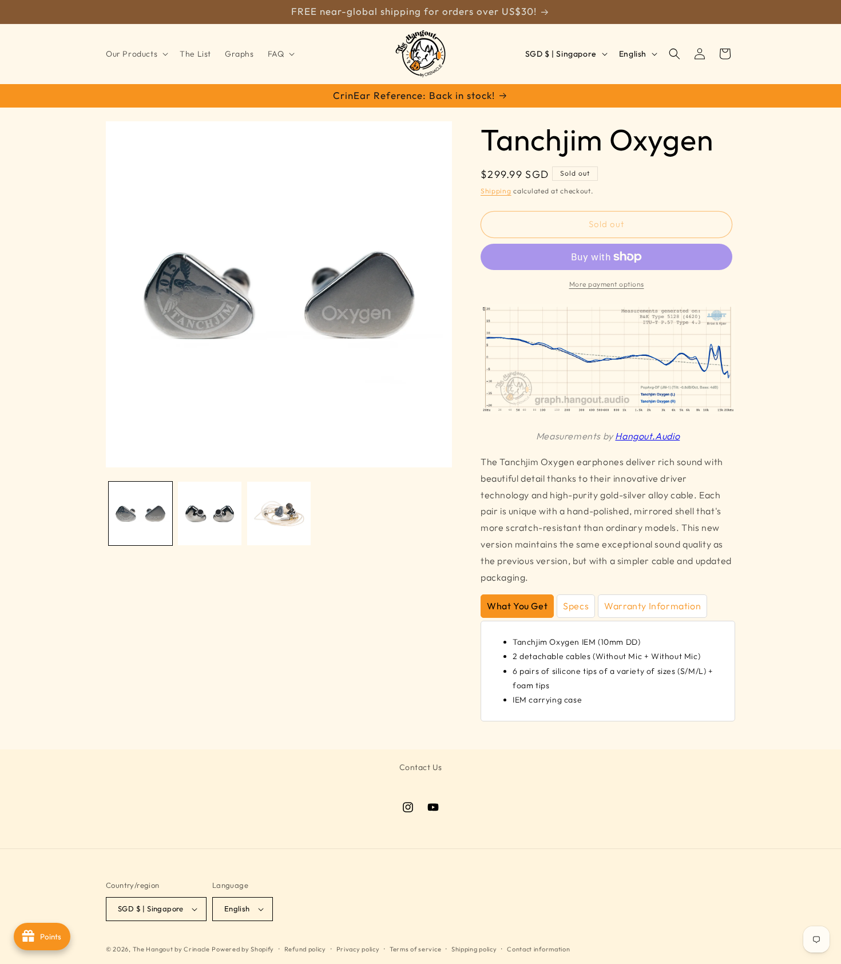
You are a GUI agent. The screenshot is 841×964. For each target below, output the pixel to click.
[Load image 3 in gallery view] (279, 513)
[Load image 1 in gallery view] (140, 513)
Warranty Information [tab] (652, 606)
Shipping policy (474, 949)
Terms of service (415, 949)
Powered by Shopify (243, 949)
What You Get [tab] (517, 606)
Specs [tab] (576, 606)
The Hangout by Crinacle (171, 949)
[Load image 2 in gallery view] (209, 513)
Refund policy (305, 949)
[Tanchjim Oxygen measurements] (608, 410)
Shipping (496, 191)
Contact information (538, 949)
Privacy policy (358, 949)
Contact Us (420, 767)
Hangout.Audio (647, 436)
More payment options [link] (606, 284)
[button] (136, 54)
